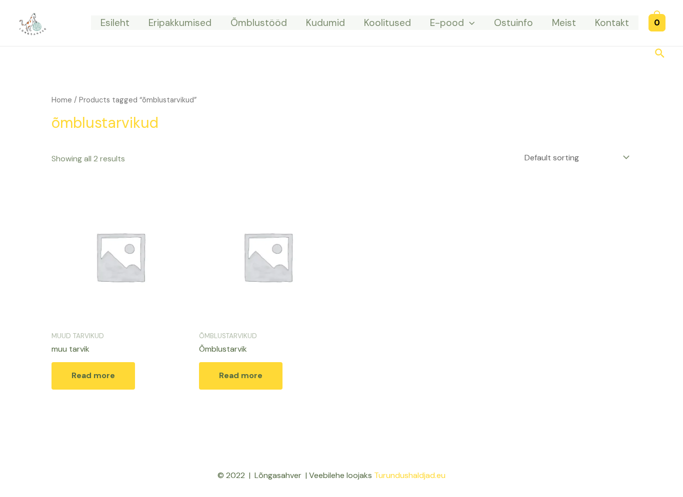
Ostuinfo (513, 22)
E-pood (447, 22)
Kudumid (325, 22)
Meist (564, 22)
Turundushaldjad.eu (410, 475)
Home (62, 100)
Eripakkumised (180, 22)
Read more (93, 375)
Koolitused (387, 22)
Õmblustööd (258, 22)
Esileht (115, 22)
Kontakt (612, 22)
